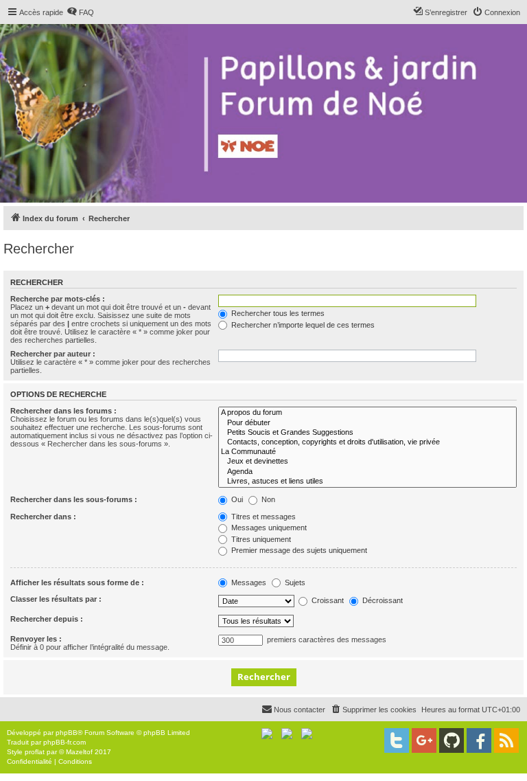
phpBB (67, 732)
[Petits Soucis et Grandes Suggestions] (367, 433)
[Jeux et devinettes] (367, 461)
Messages (247, 582)
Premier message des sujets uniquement (298, 550)
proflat (35, 752)
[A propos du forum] (367, 413)
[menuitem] (80, 12)
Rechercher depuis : (46, 619)
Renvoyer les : (36, 639)
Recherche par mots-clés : (57, 299)
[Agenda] (367, 472)
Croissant (326, 600)
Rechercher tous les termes (277, 313)
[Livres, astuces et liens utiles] (367, 481)
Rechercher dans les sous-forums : (73, 499)
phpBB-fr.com (64, 742)
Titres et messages (262, 516)
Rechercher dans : (43, 516)
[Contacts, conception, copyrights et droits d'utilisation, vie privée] (367, 442)
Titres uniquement (260, 539)
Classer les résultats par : (56, 599)
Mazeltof (79, 752)
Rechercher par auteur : (52, 354)
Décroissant (381, 600)
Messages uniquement (268, 527)
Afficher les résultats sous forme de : (77, 582)
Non (267, 499)
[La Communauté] (367, 452)
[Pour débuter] (367, 423)
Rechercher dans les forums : (63, 411)
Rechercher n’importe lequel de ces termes (302, 325)
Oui (236, 499)
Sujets (294, 582)
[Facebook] (479, 740)
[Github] (451, 740)
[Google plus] (424, 740)
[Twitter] (396, 740)
